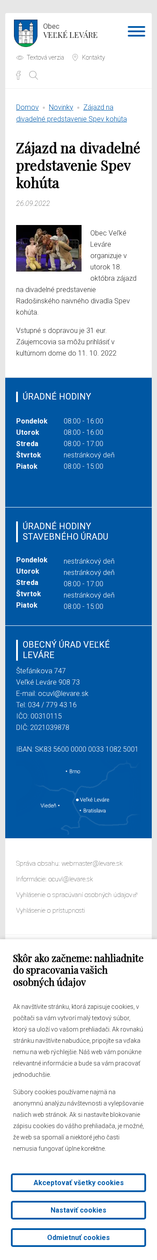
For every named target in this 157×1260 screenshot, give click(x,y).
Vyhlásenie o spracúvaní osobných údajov (74, 895)
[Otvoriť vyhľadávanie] (33, 75)
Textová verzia (45, 57)
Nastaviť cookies (78, 1210)
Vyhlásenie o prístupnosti (50, 910)
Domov (27, 107)
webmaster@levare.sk (92, 863)
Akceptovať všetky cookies (79, 1183)
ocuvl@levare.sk (63, 693)
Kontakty (93, 57)
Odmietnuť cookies (78, 1237)
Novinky (61, 107)
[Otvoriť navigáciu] (136, 33)
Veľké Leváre (70, 31)
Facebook (18, 75)
